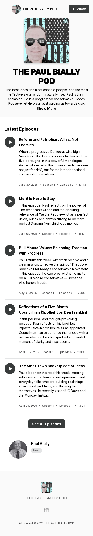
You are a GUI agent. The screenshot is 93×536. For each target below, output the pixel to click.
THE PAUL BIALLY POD (40, 9)
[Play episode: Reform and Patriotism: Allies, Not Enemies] (10, 142)
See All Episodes (46, 424)
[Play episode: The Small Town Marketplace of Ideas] (10, 368)
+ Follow (79, 9)
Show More (46, 108)
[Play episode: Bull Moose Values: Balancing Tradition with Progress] (10, 250)
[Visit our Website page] (46, 510)
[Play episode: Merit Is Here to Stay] (10, 201)
